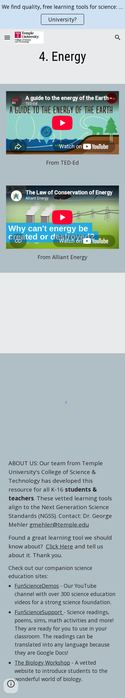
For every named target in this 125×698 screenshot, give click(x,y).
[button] (7, 37)
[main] (62, 56)
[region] (62, 14)
